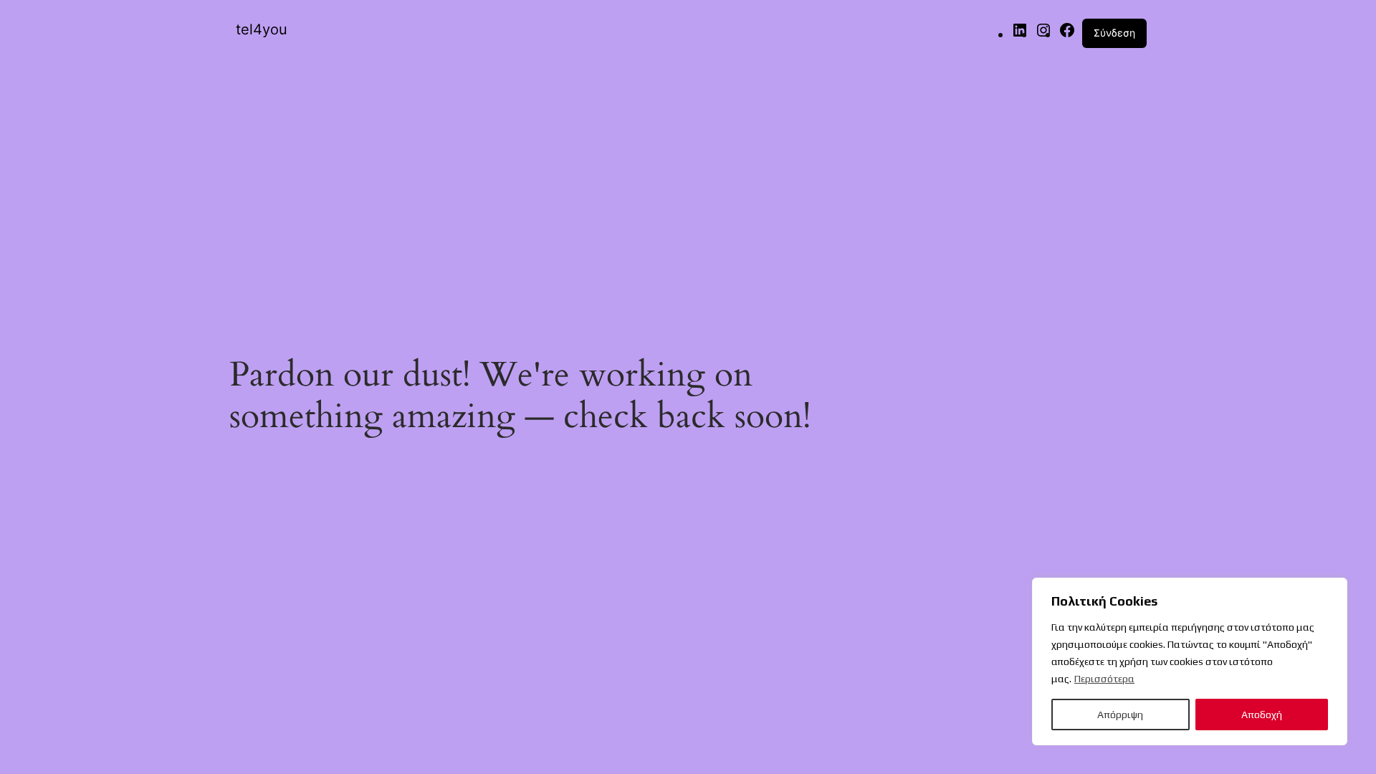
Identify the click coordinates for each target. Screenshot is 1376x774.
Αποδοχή (1261, 714)
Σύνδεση (1114, 33)
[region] (1189, 661)
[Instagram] (1043, 34)
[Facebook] (1067, 34)
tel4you (261, 29)
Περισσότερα (1104, 678)
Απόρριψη (1120, 714)
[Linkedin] (1019, 34)
